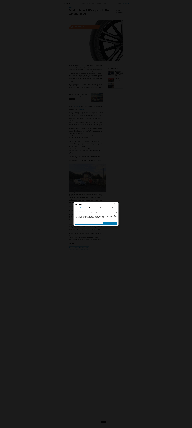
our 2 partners (80, 212)
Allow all (110, 223)
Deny (82, 223)
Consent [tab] (79, 207)
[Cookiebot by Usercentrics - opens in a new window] (113, 204)
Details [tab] (90, 207)
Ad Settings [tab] (102, 207)
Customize (95, 223)
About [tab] (113, 207)
